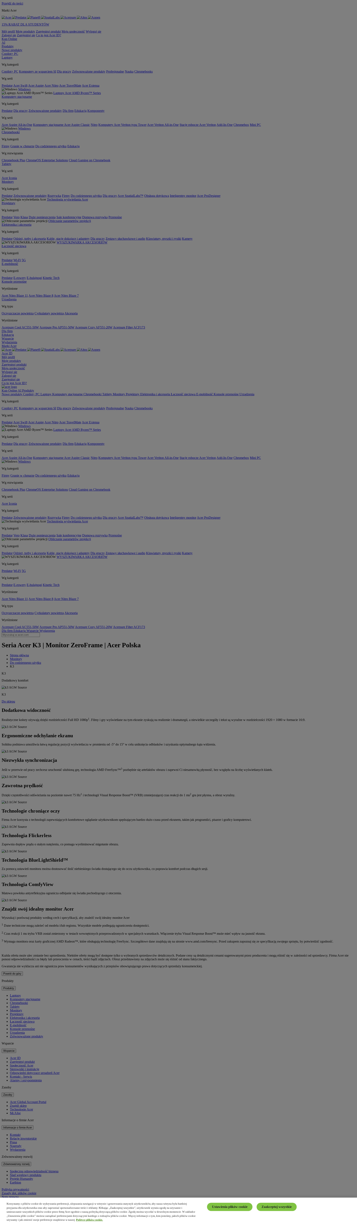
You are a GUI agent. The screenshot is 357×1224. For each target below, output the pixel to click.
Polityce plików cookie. (89, 1219)
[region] (178, 1211)
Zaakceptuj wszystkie (277, 1207)
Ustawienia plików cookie (230, 1207)
